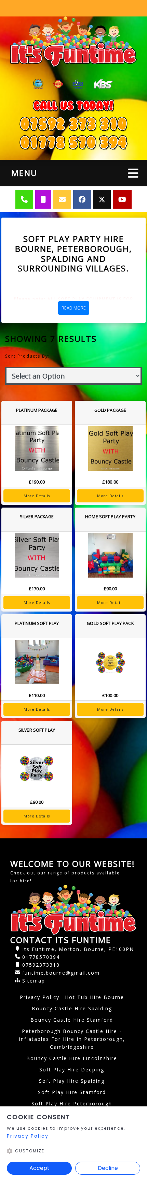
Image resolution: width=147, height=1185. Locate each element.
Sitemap (33, 980)
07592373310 (41, 965)
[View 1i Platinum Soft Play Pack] (37, 662)
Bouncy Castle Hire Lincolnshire (71, 1058)
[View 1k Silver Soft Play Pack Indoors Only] (37, 768)
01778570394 (41, 957)
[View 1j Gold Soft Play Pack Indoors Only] (110, 662)
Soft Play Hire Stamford (72, 1092)
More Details (37, 495)
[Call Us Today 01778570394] (73, 124)
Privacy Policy (39, 997)
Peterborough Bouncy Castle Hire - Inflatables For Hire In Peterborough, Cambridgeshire (72, 1039)
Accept (39, 1168)
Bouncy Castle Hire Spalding (72, 1008)
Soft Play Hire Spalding (72, 1081)
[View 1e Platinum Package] (37, 448)
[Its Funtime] (73, 41)
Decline (108, 1168)
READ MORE (74, 308)
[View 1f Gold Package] (110, 448)
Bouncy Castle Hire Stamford (71, 1019)
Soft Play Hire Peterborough (71, 1103)
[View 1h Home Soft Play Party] (110, 555)
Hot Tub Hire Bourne (94, 997)
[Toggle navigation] (133, 173)
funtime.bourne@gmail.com (61, 972)
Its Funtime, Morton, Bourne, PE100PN (78, 949)
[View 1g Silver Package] (37, 555)
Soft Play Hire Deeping (71, 1069)
